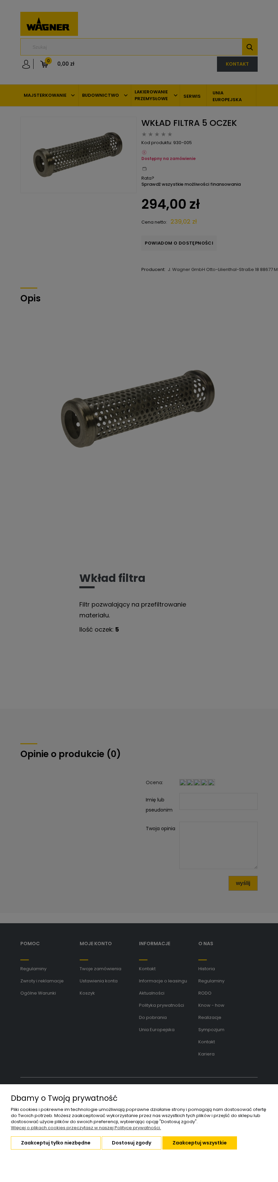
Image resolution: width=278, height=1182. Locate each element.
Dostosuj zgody (131, 1142)
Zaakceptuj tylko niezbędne (56, 1142)
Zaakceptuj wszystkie (200, 1142)
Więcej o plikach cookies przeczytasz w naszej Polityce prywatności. (86, 1127)
